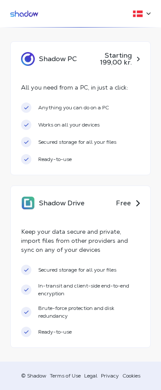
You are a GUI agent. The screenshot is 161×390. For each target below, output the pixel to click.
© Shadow (33, 375)
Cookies (131, 375)
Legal (90, 375)
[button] (139, 13)
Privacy (110, 375)
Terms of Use (65, 375)
